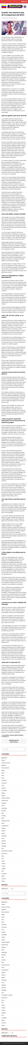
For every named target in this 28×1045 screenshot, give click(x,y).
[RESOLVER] (14, 6)
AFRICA (3, 760)
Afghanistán (4, 757)
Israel (2, 823)
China (2, 778)
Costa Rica (4, 783)
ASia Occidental (5, 768)
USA (2, 871)
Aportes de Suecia (5, 763)
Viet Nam (3, 878)
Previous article (14, 740)
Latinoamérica (4, 825)
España (3, 793)
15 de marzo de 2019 (7, 18)
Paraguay (3, 846)
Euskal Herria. (4, 800)
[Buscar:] (14, 749)
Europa (3, 795)
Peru (2, 848)
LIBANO (3, 828)
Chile (2, 775)
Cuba (2, 785)
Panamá (3, 843)
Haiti (2, 813)
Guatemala (4, 808)
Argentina (3, 765)
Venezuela (3, 873)
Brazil (2, 773)
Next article (14, 742)
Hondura (3, 815)
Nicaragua (3, 836)
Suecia (3, 861)
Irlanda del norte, (5, 820)
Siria (2, 858)
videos (3, 876)
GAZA (2, 805)
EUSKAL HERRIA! (5, 798)
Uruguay (3, 868)
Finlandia (3, 803)
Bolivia (3, 770)
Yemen (3, 881)
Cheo (16, 18)
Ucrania (3, 866)
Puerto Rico (4, 853)
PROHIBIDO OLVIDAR (6, 851)
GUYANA (3, 810)
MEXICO (3, 830)
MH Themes (22, 1043)
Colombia (3, 780)
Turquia (3, 863)
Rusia (2, 856)
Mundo (3, 833)
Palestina (3, 841)
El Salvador (4, 790)
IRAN (2, 818)
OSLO (2, 838)
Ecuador (3, 788)
